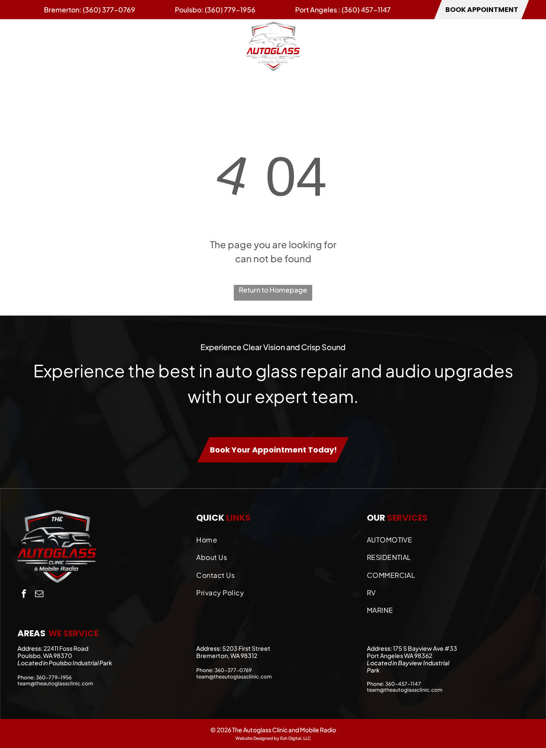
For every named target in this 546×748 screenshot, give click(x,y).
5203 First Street (246, 648)
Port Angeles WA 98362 (399, 655)
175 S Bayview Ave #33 (425, 648)
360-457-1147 (403, 684)
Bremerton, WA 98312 (226, 655)
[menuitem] (34, 46)
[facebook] (23, 594)
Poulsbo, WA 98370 (44, 655)
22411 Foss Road (66, 648)
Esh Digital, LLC (295, 738)
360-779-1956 (54, 677)
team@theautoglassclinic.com (55, 683)
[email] (39, 594)
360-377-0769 (233, 670)
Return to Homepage (273, 289)
